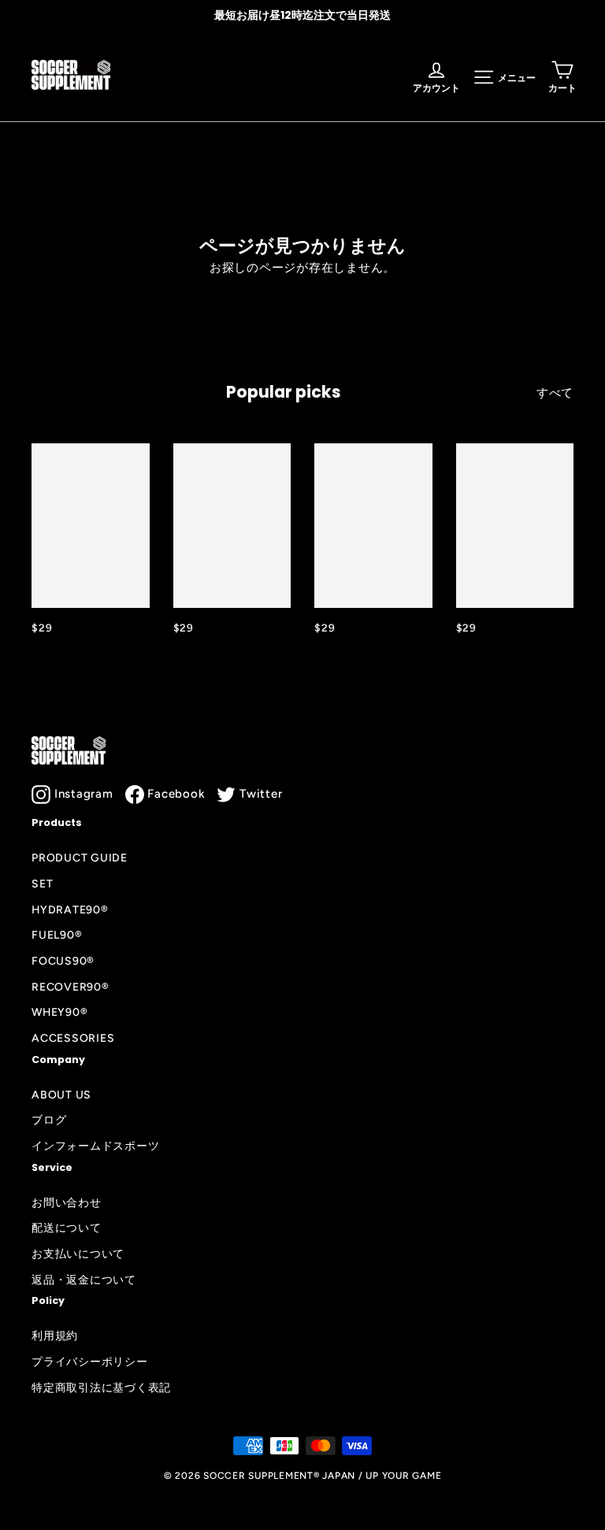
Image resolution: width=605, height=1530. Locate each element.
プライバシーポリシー (90, 1361)
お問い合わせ (67, 1202)
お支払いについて (78, 1253)
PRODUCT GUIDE (80, 857)
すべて (554, 393)
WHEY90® (59, 1012)
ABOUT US (61, 1094)
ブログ (49, 1119)
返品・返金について (84, 1279)
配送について (67, 1227)
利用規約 (55, 1335)
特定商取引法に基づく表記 (101, 1387)
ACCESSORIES (73, 1038)
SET (42, 883)
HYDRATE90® (70, 909)
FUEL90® (57, 934)
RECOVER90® (70, 986)
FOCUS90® (63, 960)
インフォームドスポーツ (95, 1145)
